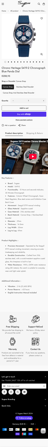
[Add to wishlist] (41, 18)
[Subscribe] (43, 386)
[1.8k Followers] (4, 392)
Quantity (5, 100)
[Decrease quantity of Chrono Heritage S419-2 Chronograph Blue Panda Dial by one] (13, 100)
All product (14, 11)
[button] (43, 4)
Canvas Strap (8, 87)
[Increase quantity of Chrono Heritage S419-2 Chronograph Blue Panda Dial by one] (43, 100)
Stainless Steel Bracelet (24, 87)
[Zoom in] (41, 54)
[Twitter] (17, 392)
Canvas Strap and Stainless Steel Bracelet (18, 92)
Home (4, 11)
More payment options (24, 119)
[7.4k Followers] (11, 392)
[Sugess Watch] (24, 4)
